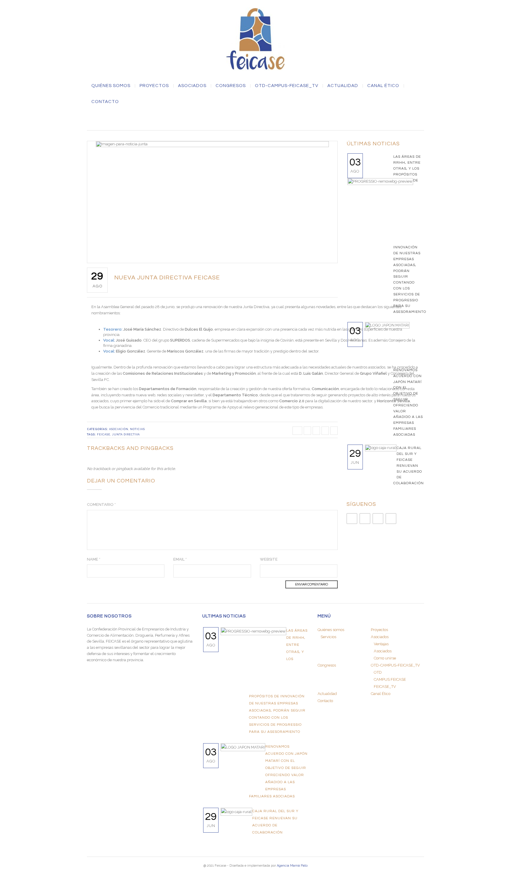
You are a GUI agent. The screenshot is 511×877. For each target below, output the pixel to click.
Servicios (328, 637)
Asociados (383, 651)
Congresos (231, 86)
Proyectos (154, 86)
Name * (93, 559)
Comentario (101, 504)
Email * (180, 559)
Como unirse (385, 658)
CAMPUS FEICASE (390, 679)
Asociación (118, 429)
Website (269, 559)
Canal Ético (383, 86)
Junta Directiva (126, 434)
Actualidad (342, 86)
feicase (103, 434)
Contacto (105, 102)
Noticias (137, 429)
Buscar (255, 119)
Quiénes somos (110, 86)
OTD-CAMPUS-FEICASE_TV (286, 86)
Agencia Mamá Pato (292, 866)
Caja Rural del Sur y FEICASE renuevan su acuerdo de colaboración (408, 465)
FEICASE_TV (385, 686)
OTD (378, 672)
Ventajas (381, 644)
